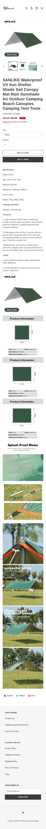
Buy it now (23, 159)
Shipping (6, 122)
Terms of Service (12, 768)
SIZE (4, 130)
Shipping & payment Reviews (16, 725)
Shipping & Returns (12, 755)
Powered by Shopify (32, 821)
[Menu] (41, 8)
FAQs (7, 774)
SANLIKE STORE (19, 821)
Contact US (9, 718)
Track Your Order (12, 731)
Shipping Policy (11, 761)
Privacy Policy (10, 748)
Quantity (6, 140)
